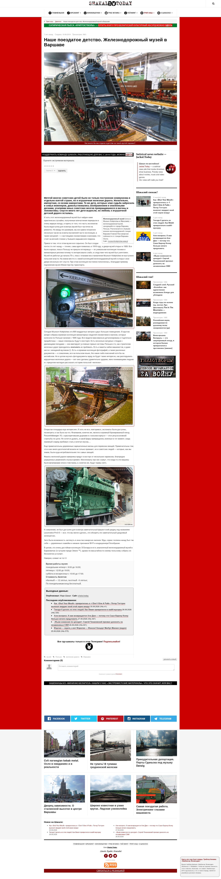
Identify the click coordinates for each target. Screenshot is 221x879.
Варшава (86, 657)
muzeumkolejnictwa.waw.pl (118, 241)
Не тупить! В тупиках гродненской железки (103, 765)
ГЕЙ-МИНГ (124, 844)
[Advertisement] (89, 184)
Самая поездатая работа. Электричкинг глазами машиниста (152, 809)
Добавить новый (170, 659)
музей (49, 657)
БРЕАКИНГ (90, 844)
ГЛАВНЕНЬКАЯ (78, 844)
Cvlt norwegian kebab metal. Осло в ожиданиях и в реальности (61, 764)
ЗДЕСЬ (168, 25)
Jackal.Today (144, 166)
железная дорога (72, 657)
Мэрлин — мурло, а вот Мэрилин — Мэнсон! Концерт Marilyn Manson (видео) (90, 628)
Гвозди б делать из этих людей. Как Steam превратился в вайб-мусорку (88, 609)
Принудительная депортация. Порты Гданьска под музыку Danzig (155, 762)
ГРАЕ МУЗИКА (113, 844)
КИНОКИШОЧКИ (101, 844)
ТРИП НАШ (134, 844)
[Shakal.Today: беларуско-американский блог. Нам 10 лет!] (110, 3)
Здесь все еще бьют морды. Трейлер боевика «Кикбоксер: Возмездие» (198, 860)
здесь (129, 154)
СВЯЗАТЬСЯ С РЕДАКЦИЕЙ (111, 870)
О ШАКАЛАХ (143, 844)
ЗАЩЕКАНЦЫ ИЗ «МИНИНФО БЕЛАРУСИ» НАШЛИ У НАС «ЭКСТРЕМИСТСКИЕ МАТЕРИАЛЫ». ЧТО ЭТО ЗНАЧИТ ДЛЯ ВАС (110, 683)
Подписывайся (111, 641)
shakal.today (83, 595)
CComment (118, 674)
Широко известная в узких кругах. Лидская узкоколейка (108, 806)
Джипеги (58, 21)
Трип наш (49, 21)
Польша (58, 657)
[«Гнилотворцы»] (156, 366)
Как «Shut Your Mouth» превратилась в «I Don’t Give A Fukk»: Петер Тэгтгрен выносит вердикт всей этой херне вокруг (88, 605)
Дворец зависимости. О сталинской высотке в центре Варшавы (63, 809)
